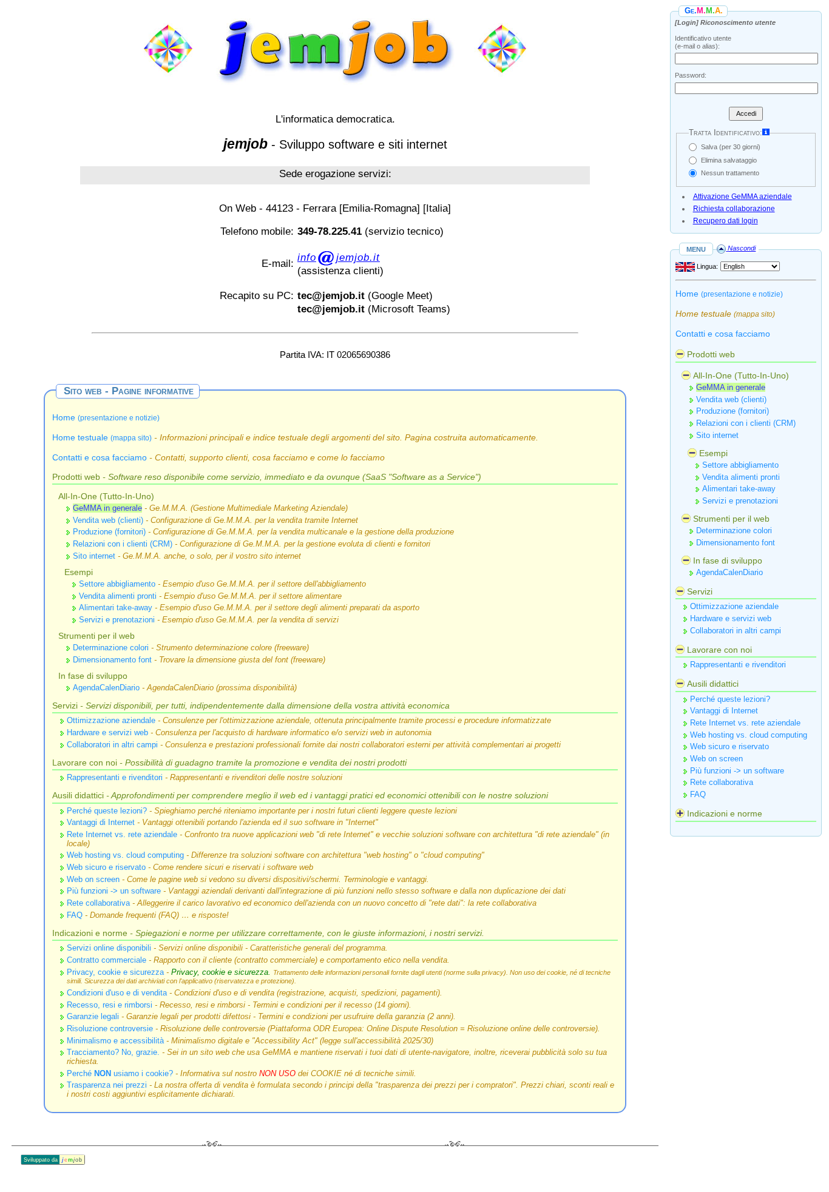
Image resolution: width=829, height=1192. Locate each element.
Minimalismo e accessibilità (115, 1040)
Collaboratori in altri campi (112, 744)
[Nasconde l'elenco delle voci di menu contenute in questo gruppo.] (680, 354)
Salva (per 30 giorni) (730, 146)
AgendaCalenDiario (106, 687)
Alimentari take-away (115, 607)
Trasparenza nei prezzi (107, 1084)
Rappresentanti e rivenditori (115, 777)
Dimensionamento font (112, 659)
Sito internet (94, 556)
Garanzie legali (93, 1016)
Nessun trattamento (730, 173)
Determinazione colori (111, 647)
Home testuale (102, 437)
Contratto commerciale (106, 960)
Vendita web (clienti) (108, 520)
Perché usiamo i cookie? (120, 1073)
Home (106, 417)
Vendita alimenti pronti (118, 596)
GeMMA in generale (107, 508)
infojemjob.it (338, 257)
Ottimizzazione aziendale (111, 720)
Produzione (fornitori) (109, 531)
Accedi (746, 113)
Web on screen (93, 879)
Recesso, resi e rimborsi (109, 1004)
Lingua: (706, 266)
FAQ (75, 915)
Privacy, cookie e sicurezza (115, 972)
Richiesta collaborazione (734, 208)
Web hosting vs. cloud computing (125, 855)
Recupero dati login (725, 221)
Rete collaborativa (98, 902)
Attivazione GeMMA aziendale (742, 196)
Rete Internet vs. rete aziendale (122, 834)
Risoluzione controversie (110, 1028)
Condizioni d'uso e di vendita (117, 992)
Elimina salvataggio (729, 160)
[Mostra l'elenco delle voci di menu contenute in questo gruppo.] (680, 813)
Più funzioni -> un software (114, 890)
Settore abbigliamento (117, 583)
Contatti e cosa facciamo (99, 457)
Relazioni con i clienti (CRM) (122, 543)
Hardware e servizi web (107, 732)
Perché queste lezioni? (107, 810)
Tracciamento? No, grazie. (113, 1052)
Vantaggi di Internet (101, 822)
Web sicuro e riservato (106, 867)
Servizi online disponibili (109, 947)
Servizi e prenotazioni (117, 619)
